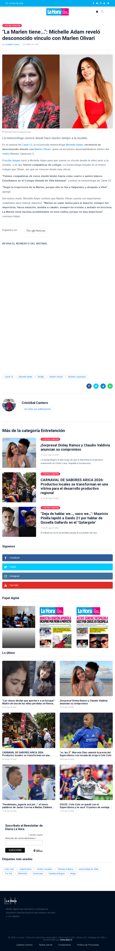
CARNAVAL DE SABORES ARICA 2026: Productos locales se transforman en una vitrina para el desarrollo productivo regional (74, 486)
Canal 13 (27, 144)
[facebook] (93, 3)
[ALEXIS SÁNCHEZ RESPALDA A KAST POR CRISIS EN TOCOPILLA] (92, 627)
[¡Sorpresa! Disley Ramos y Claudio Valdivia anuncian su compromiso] (19, 453)
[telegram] (108, 3)
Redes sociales (44, 869)
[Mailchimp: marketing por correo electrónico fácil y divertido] (38, 853)
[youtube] (104, 3)
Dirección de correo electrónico (21, 838)
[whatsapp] (110, 386)
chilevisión (22, 873)
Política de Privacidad (88, 944)
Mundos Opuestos (77, 377)
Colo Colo (9, 869)
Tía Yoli (8, 873)
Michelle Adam (74, 144)
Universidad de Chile (88, 869)
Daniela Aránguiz (57, 873)
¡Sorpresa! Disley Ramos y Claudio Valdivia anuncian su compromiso (75, 447)
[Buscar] (102, 12)
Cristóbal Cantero (12, 44)
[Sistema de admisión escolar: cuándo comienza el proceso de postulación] (18, 627)
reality (6, 153)
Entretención (53, 430)
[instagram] (101, 3)
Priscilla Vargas (11, 160)
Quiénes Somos (24, 944)
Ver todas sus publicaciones (37, 409)
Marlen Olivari (43, 149)
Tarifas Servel (45, 944)
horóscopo (38, 873)
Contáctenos (64, 944)
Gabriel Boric (25, 869)
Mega (73, 873)
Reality (41, 377)
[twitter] (97, 3)
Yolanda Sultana (65, 869)
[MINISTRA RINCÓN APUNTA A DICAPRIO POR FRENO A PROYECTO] (55, 627)
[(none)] (9, 404)
